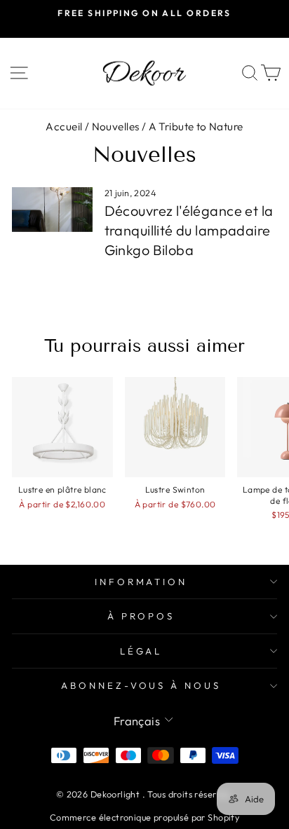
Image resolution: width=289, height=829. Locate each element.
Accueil (64, 126)
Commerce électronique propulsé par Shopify (144, 817)
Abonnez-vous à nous (141, 685)
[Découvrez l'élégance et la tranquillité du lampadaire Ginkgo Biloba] (52, 209)
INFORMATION (141, 581)
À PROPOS (141, 616)
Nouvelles (116, 126)
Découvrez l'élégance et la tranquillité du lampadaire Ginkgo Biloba (189, 230)
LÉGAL (141, 651)
